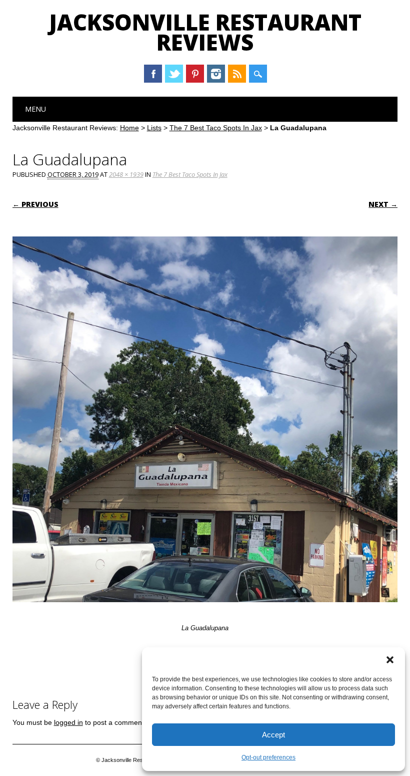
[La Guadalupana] (205, 612)
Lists (154, 128)
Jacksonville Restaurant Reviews (205, 32)
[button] (390, 660)
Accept (273, 734)
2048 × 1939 (126, 174)
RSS (237, 74)
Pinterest (195, 74)
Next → (383, 204)
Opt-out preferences (269, 757)
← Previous (35, 204)
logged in (68, 722)
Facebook (153, 74)
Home (129, 128)
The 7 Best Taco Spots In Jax (216, 128)
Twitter (174, 74)
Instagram (216, 74)
